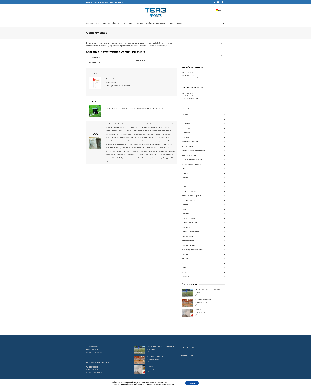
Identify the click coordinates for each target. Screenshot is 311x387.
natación (185, 205)
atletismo (185, 119)
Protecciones (138, 23)
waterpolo (185, 277)
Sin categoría (186, 254)
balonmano (186, 133)
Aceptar (192, 383)
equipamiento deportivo (203, 300)
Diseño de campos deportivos (156, 23)
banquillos (185, 137)
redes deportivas (188, 241)
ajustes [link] (172, 384)
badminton (186, 124)
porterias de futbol (188, 218)
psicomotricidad (187, 236)
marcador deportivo (189, 191)
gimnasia (185, 178)
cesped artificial (187, 146)
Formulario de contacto (190, 78)
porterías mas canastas (190, 223)
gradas (184, 182)
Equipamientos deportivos (191, 164)
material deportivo (188, 200)
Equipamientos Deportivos (96, 23)
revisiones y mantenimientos (192, 250)
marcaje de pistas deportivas (192, 196)
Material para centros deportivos (120, 23)
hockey (184, 187)
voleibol (185, 272)
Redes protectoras (188, 245)
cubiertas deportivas (189, 155)
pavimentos (186, 214)
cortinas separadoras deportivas (193, 151)
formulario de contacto (116, 2)
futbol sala (185, 173)
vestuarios (185, 268)
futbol (184, 169)
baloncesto (186, 128)
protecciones (186, 227)
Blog (171, 23)
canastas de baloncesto (190, 142)
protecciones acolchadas (190, 232)
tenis (183, 263)
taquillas (185, 259)
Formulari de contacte (190, 99)
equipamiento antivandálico (192, 160)
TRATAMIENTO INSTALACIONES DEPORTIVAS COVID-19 (209, 290)
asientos (185, 115)
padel (184, 209)
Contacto (178, 23)
